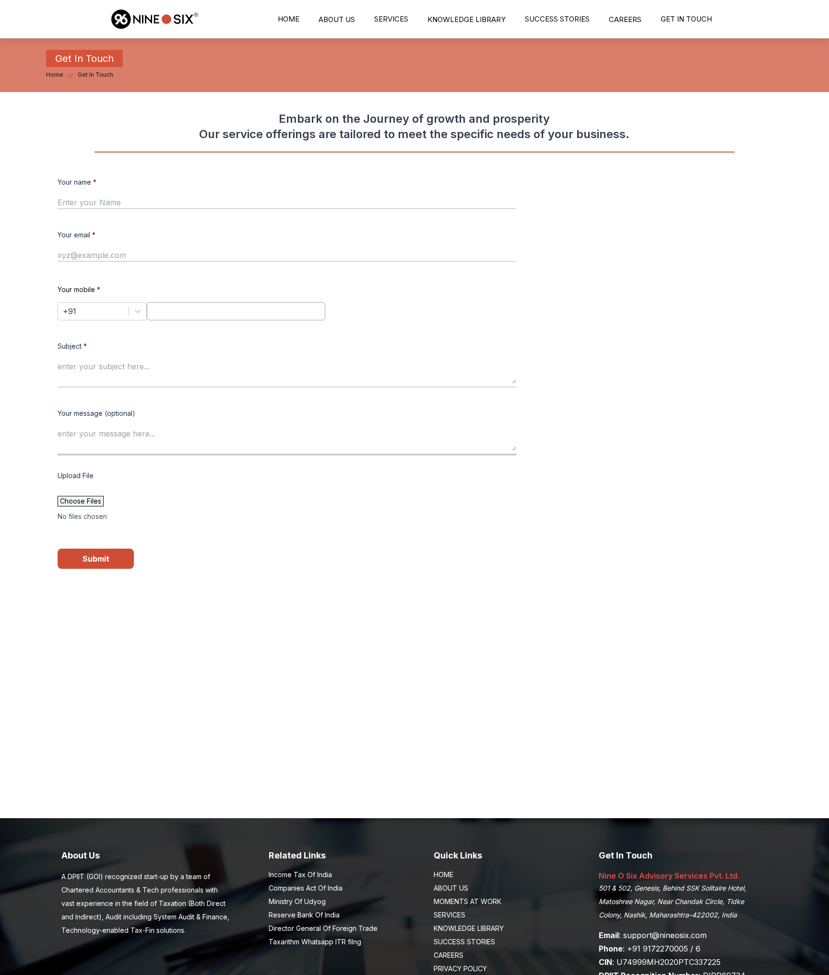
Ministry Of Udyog (297, 901)
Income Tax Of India (300, 874)
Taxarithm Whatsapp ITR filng (315, 942)
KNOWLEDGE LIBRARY (466, 19)
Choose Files (80, 501)
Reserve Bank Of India (304, 915)
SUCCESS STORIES (557, 18)
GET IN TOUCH (686, 18)
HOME (288, 18)
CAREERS (625, 19)
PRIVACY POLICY (460, 968)
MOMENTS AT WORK (467, 901)
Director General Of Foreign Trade (323, 928)
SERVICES (391, 18)
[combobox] (64, 311)
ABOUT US (337, 19)
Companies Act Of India (306, 888)
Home (54, 74)
